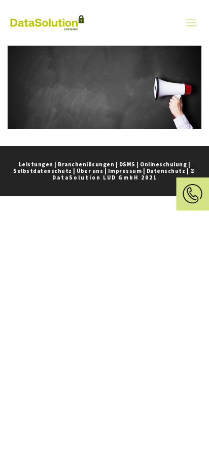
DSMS (127, 164)
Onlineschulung (163, 164)
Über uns (90, 170)
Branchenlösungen (86, 164)
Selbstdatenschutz (42, 170)
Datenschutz (166, 170)
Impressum (125, 170)
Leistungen (36, 164)
